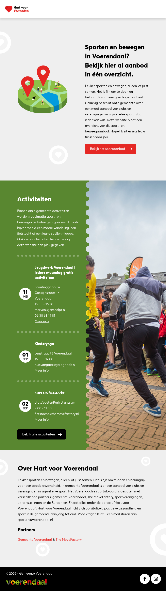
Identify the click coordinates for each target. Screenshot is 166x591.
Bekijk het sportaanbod (111, 148)
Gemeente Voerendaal (35, 539)
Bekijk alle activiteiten (42, 434)
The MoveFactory (69, 539)
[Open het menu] (157, 9)
